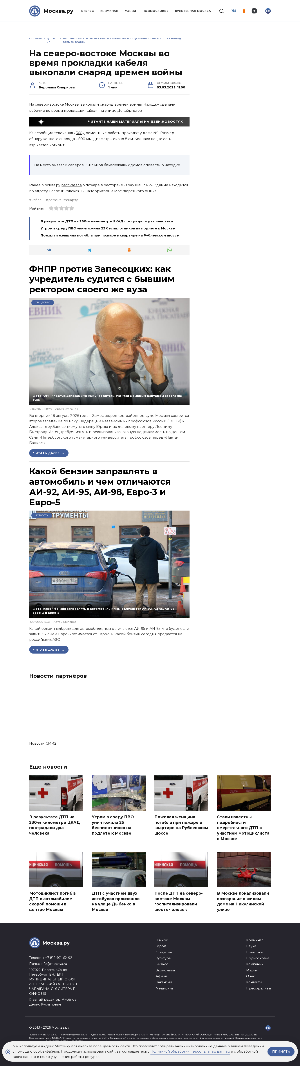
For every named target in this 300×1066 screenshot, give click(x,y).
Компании (255, 964)
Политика (254, 952)
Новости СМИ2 (42, 743)
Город (161, 946)
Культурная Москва (193, 11)
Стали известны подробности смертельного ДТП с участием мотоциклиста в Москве (243, 828)
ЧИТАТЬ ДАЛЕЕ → (49, 453)
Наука (251, 946)
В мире (162, 940)
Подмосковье (155, 11)
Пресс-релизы (258, 988)
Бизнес (87, 11)
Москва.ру (58, 11)
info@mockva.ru (54, 964)
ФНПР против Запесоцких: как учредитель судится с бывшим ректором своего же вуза (101, 279)
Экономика (165, 970)
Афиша (162, 976)
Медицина (164, 988)
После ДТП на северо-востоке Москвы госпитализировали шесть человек (178, 901)
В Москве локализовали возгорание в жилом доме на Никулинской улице (243, 901)
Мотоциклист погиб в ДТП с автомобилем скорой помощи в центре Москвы (52, 901)
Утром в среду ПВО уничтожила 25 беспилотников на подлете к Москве (108, 228)
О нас (251, 976)
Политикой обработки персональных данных (190, 1051)
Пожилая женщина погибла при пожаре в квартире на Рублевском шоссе (110, 235)
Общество (43, 302)
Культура (163, 958)
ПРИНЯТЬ (281, 1052)
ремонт (54, 200)
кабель (37, 200)
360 (79, 133)
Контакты (254, 982)
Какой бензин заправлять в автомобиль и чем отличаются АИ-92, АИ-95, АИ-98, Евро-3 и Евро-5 (100, 486)
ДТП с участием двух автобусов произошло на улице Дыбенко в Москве (116, 901)
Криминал (109, 11)
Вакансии (164, 982)
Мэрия (130, 11)
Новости (42, 515)
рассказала (71, 185)
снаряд (72, 200)
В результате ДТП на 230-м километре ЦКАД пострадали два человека (107, 221)
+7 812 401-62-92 (58, 958)
